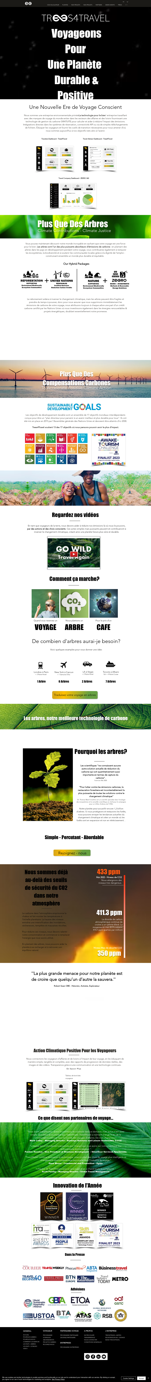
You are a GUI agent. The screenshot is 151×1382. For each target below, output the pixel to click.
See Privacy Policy (58, 1379)
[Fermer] (148, 1378)
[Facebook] (93, 1356)
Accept (141, 1378)
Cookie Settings (128, 1378)
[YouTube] (104, 1356)
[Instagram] (87, 1356)
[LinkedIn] (98, 1356)
